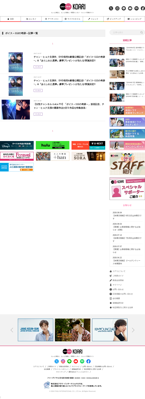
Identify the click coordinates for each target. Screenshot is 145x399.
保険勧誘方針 (118, 303)
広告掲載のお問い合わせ (123, 294)
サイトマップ (61, 372)
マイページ (117, 285)
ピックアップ (115, 19)
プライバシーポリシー (61, 369)
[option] (35, 330)
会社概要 (116, 298)
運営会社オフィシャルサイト (79, 372)
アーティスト (53, 19)
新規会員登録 (118, 280)
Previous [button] (11, 330)
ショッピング (135, 19)
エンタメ (32, 19)
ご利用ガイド (118, 276)
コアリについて (119, 271)
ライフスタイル (73, 19)
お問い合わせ (118, 289)
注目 (12, 19)
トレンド (94, 19)
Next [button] (133, 330)
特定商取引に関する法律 (123, 307)
